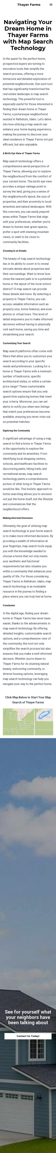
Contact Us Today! (28, 1036)
